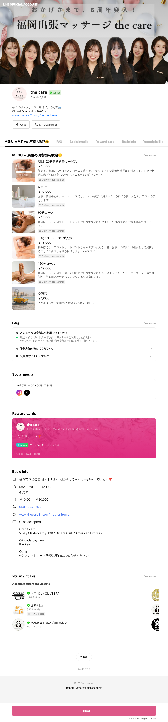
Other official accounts (89, 687)
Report (70, 687)
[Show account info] (55, 92)
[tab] (27, 142)
